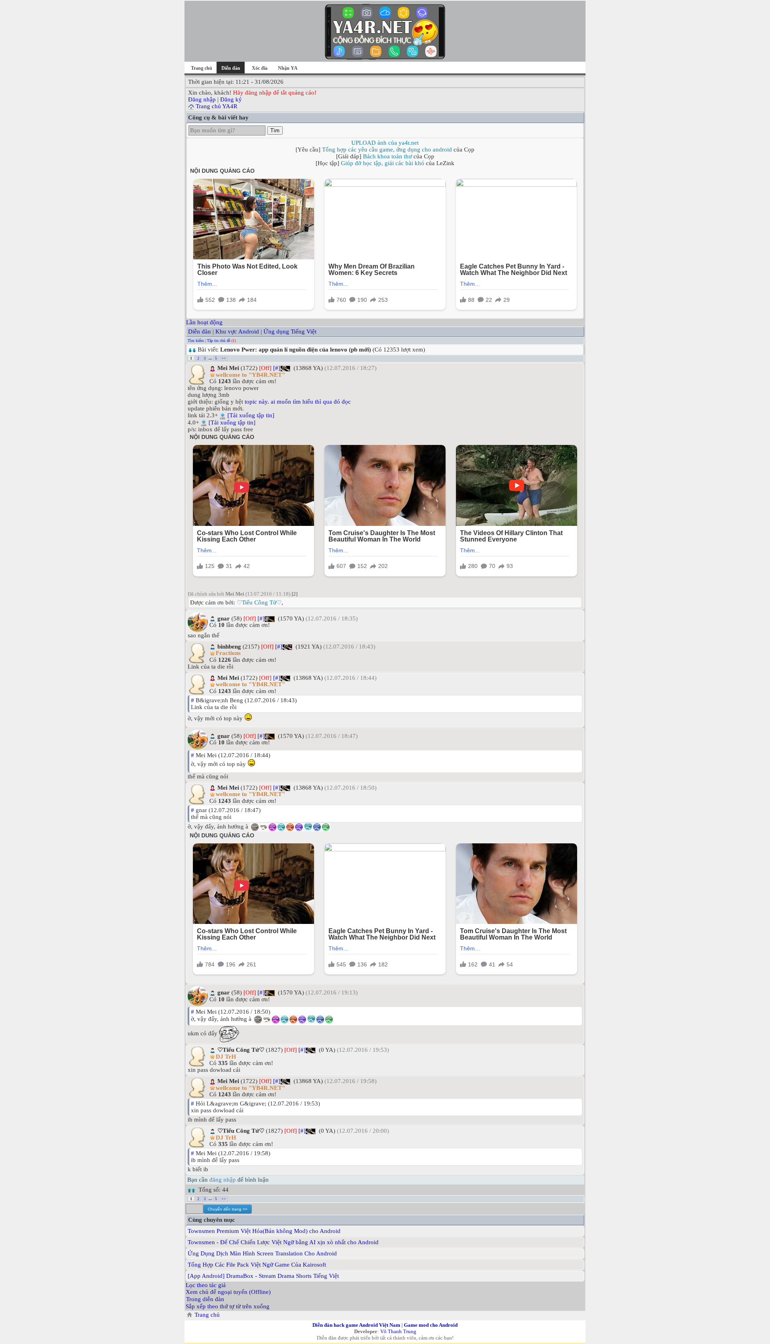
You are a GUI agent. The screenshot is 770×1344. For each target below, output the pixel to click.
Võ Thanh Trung (398, 1331)
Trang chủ (201, 68)
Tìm (275, 130)
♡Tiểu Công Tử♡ (259, 602)
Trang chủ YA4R (216, 106)
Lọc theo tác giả (206, 1285)
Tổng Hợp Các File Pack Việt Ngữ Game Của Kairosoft (257, 1264)
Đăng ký (231, 99)
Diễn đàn (199, 331)
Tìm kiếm (196, 340)
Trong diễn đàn (205, 1299)
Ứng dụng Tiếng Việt (289, 331)
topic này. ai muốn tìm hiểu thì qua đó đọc (298, 401)
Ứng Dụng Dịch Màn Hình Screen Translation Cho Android (262, 1253)
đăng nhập (222, 1179)
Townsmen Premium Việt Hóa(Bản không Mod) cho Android (264, 1231)
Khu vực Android (237, 331)
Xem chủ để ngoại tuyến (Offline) (228, 1292)
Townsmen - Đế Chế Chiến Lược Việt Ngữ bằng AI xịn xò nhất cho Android (283, 1242)
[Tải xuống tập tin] (250, 415)
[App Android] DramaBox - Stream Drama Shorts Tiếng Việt (263, 1276)
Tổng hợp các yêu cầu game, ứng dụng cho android (387, 149)
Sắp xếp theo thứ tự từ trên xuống (228, 1306)
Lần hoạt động (204, 322)
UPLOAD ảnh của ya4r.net (385, 142)
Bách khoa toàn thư (387, 156)
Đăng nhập (202, 99)
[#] (276, 368)
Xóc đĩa (259, 68)
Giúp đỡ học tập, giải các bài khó (382, 163)
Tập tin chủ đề (218, 340)
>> (223, 358)
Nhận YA (288, 68)
